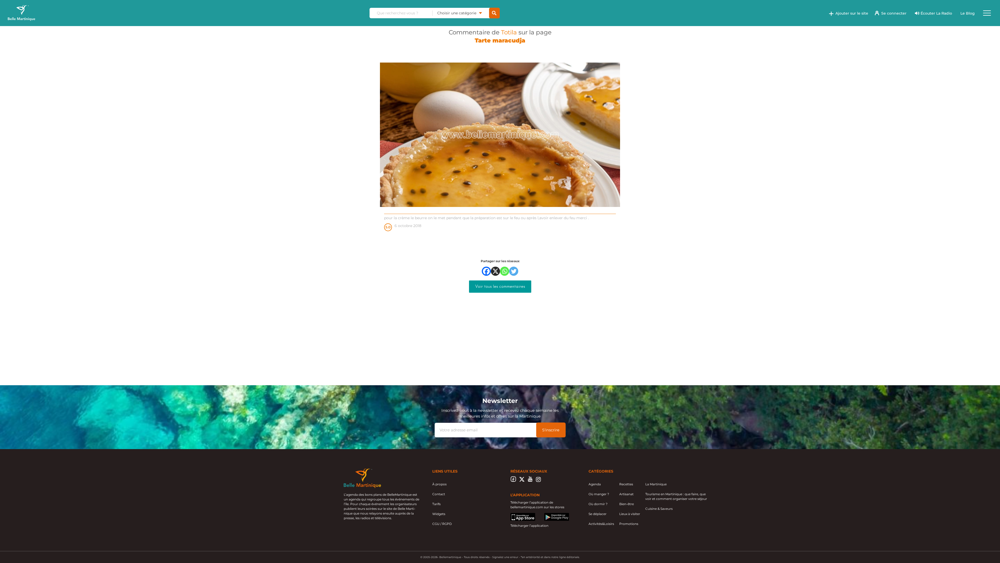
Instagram (538, 480)
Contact (438, 494)
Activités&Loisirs (601, 524)
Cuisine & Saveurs (659, 509)
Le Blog (967, 13)
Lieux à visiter (629, 514)
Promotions (628, 524)
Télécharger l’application (529, 526)
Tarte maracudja (500, 40)
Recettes (626, 484)
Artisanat (626, 494)
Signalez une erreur (505, 557)
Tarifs (436, 504)
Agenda (595, 484)
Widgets (438, 514)
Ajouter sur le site (851, 13)
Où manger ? (599, 494)
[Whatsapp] (504, 271)
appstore (517, 515)
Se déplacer (598, 514)
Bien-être (626, 504)
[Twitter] (513, 271)
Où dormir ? (598, 504)
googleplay (553, 515)
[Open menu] (987, 13)
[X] (495, 271)
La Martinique (656, 484)
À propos (439, 484)
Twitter (521, 480)
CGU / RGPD (442, 524)
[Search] (494, 13)
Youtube (530, 480)
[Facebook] (486, 271)
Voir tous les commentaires (500, 286)
